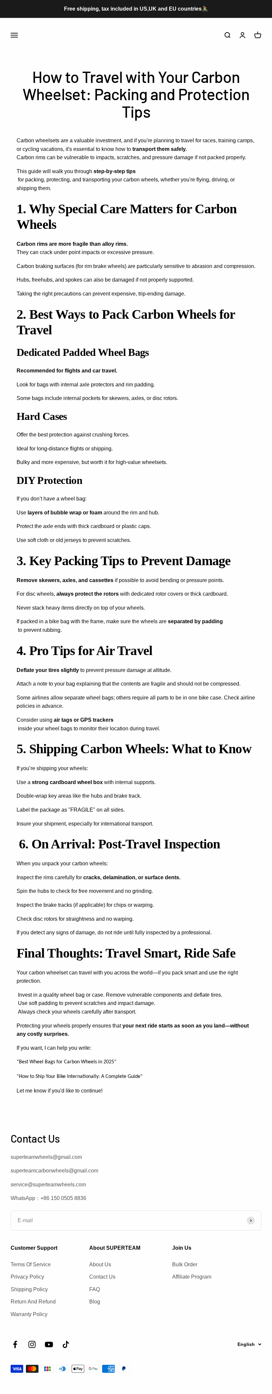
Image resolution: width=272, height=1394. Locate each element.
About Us (100, 1264)
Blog (94, 1301)
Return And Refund (33, 1301)
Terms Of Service (31, 1264)
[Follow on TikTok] (65, 1344)
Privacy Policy (27, 1277)
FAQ (94, 1289)
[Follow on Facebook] (15, 1344)
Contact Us (102, 1277)
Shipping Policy (29, 1289)
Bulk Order (184, 1264)
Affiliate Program (191, 1277)
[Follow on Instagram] (32, 1344)
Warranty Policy (29, 1314)
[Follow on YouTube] (48, 1344)
